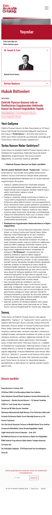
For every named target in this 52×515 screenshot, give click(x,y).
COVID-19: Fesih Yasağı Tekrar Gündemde (15, 404)
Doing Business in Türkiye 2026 (12, 388)
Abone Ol (34, 478)
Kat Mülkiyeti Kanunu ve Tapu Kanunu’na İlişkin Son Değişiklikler (24, 436)
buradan (23, 140)
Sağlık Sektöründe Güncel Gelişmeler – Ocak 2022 (18, 432)
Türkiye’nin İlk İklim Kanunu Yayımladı (14, 408)
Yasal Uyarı (35, 489)
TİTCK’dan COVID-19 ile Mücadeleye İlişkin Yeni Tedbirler (21, 392)
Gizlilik (43, 489)
